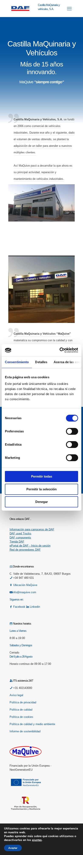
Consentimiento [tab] (17, 362)
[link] (41, 203)
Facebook (19, 606)
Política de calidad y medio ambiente (32, 724)
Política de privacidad (23, 702)
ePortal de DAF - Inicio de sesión (30, 545)
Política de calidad (21, 709)
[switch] (72, 431)
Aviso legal (16, 695)
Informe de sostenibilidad (25, 731)
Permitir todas (41, 476)
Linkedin (34, 606)
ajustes (37, 840)
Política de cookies (21, 716)
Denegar (41, 502)
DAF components (20, 537)
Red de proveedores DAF (25, 549)
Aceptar (12, 848)
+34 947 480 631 (23, 577)
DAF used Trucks (20, 533)
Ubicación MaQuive (25, 585)
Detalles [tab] (41, 362)
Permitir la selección (41, 489)
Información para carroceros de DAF (32, 529)
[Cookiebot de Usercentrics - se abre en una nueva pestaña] (59, 350)
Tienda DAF (17, 541)
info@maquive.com (24, 592)
